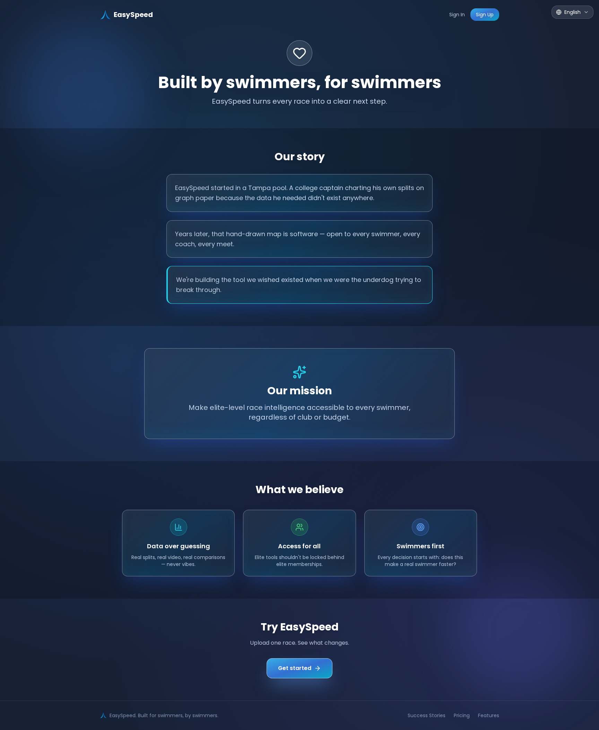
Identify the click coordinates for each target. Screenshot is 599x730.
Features (488, 715)
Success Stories (426, 715)
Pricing (462, 715)
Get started (294, 668)
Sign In (457, 14)
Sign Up (485, 14)
